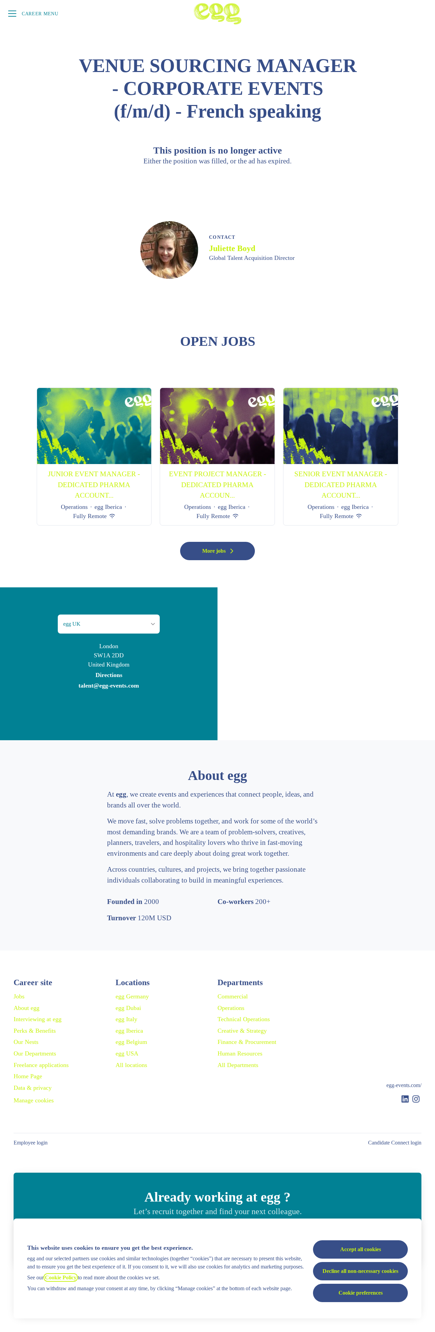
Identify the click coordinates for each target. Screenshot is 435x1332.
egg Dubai (128, 1008)
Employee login (31, 1142)
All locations (131, 1065)
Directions (108, 675)
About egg (26, 1008)
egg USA (127, 1053)
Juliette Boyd (232, 248)
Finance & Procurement (247, 1041)
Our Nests (26, 1041)
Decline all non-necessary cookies (360, 1271)
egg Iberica (129, 1030)
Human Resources (240, 1053)
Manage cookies (34, 1100)
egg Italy (126, 1019)
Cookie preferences (360, 1293)
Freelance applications (41, 1065)
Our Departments (35, 1053)
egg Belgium (131, 1041)
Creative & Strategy (242, 1030)
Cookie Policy (60, 1277)
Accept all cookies (360, 1249)
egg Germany (132, 996)
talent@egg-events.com (109, 685)
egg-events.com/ (403, 1085)
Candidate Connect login (394, 1142)
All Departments (238, 1065)
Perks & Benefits (35, 1030)
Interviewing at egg (38, 1019)
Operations (231, 1008)
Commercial (233, 996)
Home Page (28, 1076)
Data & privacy (33, 1087)
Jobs (19, 996)
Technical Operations (244, 1019)
